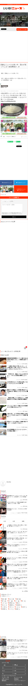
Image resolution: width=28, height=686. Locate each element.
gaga (21, 499)
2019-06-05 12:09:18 (14, 91)
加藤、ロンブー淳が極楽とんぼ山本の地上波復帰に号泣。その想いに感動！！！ (17, 578)
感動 (4, 599)
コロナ (4, 603)
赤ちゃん (4, 605)
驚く (23, 601)
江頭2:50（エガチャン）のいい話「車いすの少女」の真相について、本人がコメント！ (17, 532)
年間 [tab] (23, 521)
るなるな (19, 363)
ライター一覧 (5, 677)
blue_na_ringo (3, 91)
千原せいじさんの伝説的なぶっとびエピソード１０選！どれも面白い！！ (17, 545)
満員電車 (4, 609)
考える (11, 599)
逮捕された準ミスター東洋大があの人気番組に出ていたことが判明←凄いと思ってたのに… (17, 565)
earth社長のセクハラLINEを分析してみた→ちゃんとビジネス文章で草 (17, 382)
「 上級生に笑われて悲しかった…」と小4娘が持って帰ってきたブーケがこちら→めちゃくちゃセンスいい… (17, 367)
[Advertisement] (14, 45)
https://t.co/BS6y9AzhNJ (8, 101)
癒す (4, 601)
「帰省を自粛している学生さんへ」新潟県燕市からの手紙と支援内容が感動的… (17, 398)
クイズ (11, 609)
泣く (17, 601)
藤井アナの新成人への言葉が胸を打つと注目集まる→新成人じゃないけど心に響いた (17, 391)
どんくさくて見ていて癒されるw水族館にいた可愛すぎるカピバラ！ (17, 406)
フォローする (8, 91)
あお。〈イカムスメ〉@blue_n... (9, 136)
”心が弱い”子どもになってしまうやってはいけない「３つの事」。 (17, 653)
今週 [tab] (4, 521)
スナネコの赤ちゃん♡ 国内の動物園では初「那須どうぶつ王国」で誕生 (16, 502)
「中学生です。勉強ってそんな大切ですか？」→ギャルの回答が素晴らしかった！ (17, 375)
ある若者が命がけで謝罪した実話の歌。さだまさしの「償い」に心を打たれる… (17, 538)
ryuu (21, 506)
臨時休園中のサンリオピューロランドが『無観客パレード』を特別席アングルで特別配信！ (17, 497)
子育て (11, 607)
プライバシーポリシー (20, 680)
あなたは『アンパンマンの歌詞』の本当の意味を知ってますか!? (17, 558)
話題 (19, 599)
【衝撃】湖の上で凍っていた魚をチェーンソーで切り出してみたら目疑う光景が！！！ (17, 640)
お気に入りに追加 (23, 29)
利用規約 (16, 679)
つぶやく (19, 144)
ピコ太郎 (4, 607)
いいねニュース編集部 (16, 513)
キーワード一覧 (18, 677)
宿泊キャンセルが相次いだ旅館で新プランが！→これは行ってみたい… (17, 422)
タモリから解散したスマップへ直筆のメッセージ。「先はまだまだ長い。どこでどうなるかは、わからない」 (17, 647)
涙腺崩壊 (19, 605)
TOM (21, 529)
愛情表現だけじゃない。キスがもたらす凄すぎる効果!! (17, 509)
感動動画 (11, 605)
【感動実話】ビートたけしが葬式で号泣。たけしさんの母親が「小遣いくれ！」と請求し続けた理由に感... (17, 585)
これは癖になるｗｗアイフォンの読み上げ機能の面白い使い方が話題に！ (17, 551)
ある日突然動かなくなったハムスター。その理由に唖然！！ (17, 430)
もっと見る (25, 591)
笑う (11, 601)
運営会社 (4, 680)
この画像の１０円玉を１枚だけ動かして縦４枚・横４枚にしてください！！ (17, 525)
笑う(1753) (25, 22)
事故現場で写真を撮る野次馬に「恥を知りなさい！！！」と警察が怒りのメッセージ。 (17, 571)
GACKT (24, 607)
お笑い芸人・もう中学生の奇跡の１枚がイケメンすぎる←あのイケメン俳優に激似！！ (17, 415)
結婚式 (18, 609)
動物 (18, 603)
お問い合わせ (5, 679)
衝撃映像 (11, 603)
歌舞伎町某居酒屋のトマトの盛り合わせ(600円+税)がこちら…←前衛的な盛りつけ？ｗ (17, 359)
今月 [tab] (14, 521)
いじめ (18, 607)
